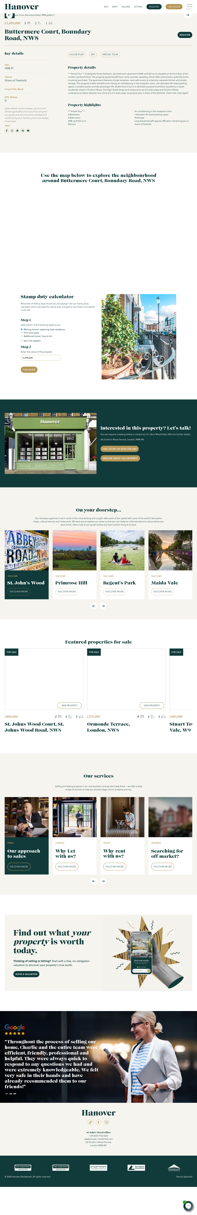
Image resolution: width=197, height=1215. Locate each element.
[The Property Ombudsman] (136, 1168)
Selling (126, 6)
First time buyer (31, 332)
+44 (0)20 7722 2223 (98, 1135)
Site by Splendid (184, 1176)
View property (69, 705)
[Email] (28, 131)
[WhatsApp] (17, 131)
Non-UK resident (32, 340)
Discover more (19, 591)
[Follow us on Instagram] (106, 1122)
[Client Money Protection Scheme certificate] (98, 1168)
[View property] (44, 679)
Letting (138, 6)
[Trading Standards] (174, 1167)
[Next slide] (187, 15)
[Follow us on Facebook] (98, 1122)
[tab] (6, 1093)
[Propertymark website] (23, 1168)
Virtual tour (110, 54)
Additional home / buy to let (38, 336)
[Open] (189, 6)
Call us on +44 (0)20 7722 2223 (120, 448)
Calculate (29, 369)
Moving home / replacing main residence (44, 329)
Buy (106, 6)
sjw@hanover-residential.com (98, 1138)
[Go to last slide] (9, 15)
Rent (115, 6)
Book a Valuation (26, 974)
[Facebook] (7, 131)
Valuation (174, 6)
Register (154, 6)
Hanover (21, 7)
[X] (12, 131)
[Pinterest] (23, 131)
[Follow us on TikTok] (90, 1122)
